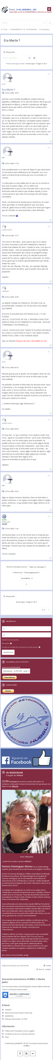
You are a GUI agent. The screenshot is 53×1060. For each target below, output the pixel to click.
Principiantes (44, 29)
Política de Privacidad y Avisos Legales (20, 1031)
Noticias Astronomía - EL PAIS (16, 1019)
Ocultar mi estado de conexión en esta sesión (20, 647)
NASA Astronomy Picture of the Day (18, 1013)
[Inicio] (26, 9)
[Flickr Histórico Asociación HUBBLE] (33, 1053)
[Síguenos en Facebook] (20, 1053)
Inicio (5, 29)
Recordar (6, 643)
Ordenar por (18, 572)
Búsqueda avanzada (34, 57)
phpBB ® (18, 1043)
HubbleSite (9, 1016)
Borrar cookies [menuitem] (45, 969)
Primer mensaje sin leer (15, 63)
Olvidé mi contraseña (10, 640)
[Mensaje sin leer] (3, 93)
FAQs (7, 1037)
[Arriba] (50, 141)
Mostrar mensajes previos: (17, 567)
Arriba (48, 965)
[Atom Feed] (26, 1053)
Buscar (29, 57)
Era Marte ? (12, 40)
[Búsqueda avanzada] (49, 22)
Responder (10, 52)
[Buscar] (45, 22)
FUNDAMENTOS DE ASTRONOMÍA (23, 29)
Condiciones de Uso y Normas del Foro (20, 1034)
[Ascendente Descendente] (26, 578)
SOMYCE (8, 1010)
